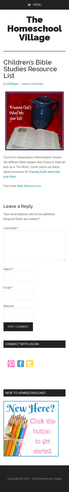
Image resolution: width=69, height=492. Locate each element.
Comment (10, 228)
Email (8, 287)
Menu (37, 4)
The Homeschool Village (34, 28)
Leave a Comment (32, 83)
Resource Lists (32, 185)
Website (8, 306)
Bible (20, 185)
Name (8, 269)
